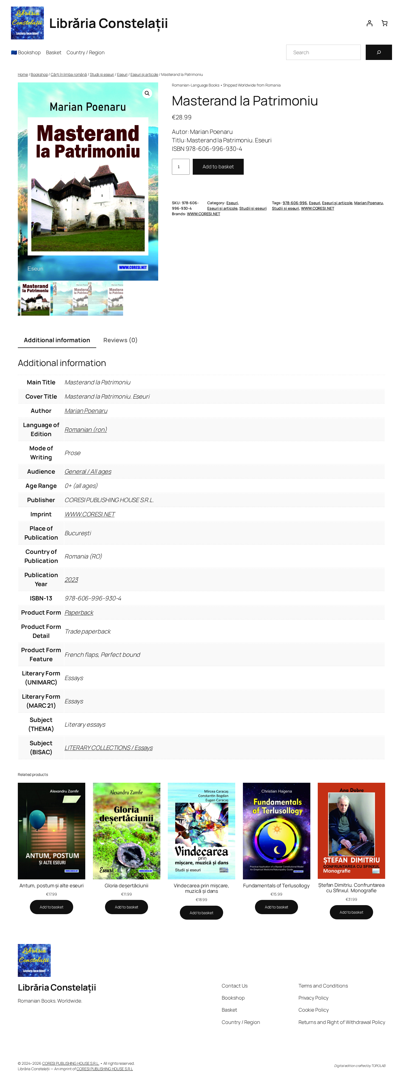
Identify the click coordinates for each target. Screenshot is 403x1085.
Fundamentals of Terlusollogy (276, 885)
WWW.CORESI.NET (317, 208)
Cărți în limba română (69, 74)
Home (23, 74)
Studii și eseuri (102, 74)
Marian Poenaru (368, 202)
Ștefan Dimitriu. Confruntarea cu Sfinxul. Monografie (351, 887)
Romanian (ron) (85, 429)
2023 (71, 579)
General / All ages (87, 471)
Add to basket (218, 166)
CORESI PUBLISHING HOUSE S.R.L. (70, 1063)
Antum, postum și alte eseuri (51, 885)
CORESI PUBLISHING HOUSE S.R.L (104, 1068)
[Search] (379, 52)
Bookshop (39, 74)
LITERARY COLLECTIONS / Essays (108, 748)
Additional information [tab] (57, 340)
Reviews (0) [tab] (120, 340)
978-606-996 (295, 202)
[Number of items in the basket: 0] (384, 23)
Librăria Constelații (108, 23)
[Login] (369, 23)
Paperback (78, 612)
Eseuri (122, 74)
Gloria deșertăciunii (126, 885)
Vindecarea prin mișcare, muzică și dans (201, 888)
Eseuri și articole (144, 74)
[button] (147, 93)
